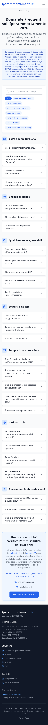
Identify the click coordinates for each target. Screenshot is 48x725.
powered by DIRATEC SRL (12, 616)
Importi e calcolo (13, 113)
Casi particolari (13, 123)
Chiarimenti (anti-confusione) (19, 127)
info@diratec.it (26, 587)
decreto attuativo (15, 54)
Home (21, 10)
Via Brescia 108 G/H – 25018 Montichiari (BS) (20, 626)
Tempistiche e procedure (17, 118)
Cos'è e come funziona (23, 98)
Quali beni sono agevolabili (18, 108)
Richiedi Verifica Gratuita (24, 594)
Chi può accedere (14, 103)
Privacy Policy (24, 718)
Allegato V (31, 553)
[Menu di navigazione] (43, 3)
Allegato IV (15, 553)
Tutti (8, 98)
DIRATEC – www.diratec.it (12, 694)
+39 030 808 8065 (26, 582)
